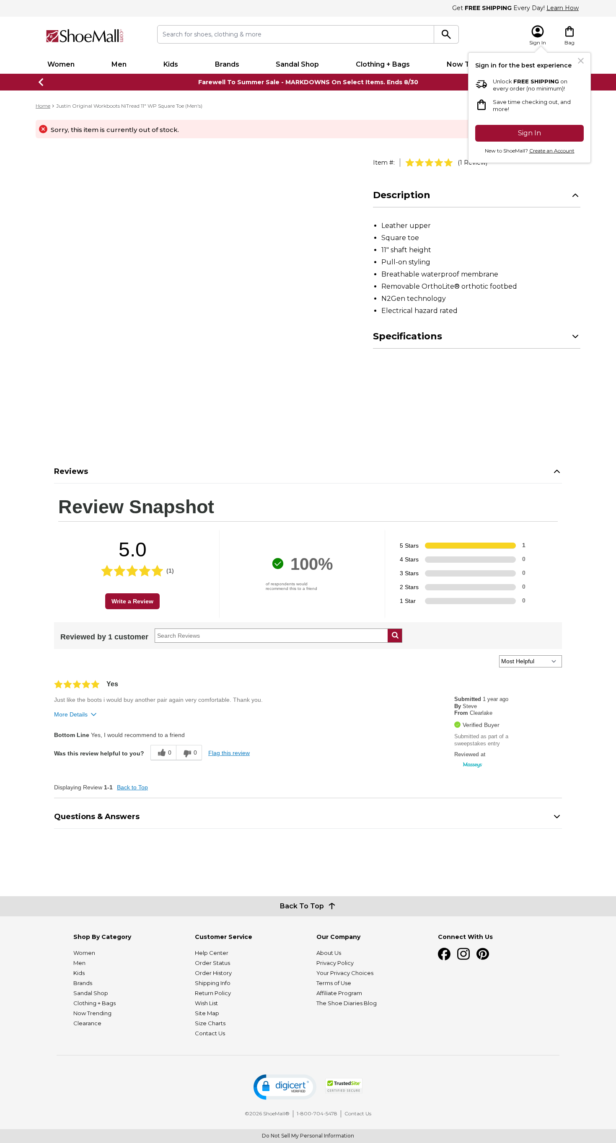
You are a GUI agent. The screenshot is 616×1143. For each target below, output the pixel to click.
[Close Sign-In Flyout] (580, 60)
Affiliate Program (339, 993)
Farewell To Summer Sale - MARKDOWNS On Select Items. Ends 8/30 (308, 82)
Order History (213, 973)
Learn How (562, 8)
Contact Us (210, 1033)
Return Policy (213, 993)
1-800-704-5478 (317, 1113)
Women (61, 64)
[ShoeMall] (84, 35)
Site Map (207, 1013)
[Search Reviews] (395, 635)
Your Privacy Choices (344, 973)
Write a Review (132, 601)
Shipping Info (212, 983)
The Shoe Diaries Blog (346, 1003)
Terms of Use (333, 983)
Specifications (407, 336)
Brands (227, 64)
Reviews (71, 471)
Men (119, 64)
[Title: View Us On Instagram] (463, 954)
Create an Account (552, 150)
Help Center (211, 952)
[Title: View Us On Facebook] (444, 954)
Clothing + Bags (383, 64)
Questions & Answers (97, 816)
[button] (285, 1087)
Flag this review (229, 753)
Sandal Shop (297, 64)
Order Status (212, 962)
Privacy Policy (335, 962)
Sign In (529, 133)
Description (401, 195)
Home (43, 106)
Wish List (206, 1003)
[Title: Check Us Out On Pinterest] (482, 954)
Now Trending (92, 1013)
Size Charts (210, 1023)
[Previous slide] (41, 82)
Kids (170, 64)
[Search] (446, 34)
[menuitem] (61, 64)
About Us (328, 952)
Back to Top (132, 787)
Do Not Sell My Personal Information (308, 1136)
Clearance (87, 1023)
